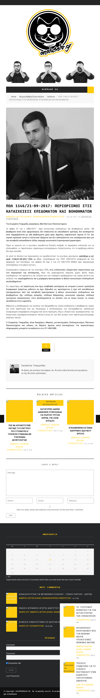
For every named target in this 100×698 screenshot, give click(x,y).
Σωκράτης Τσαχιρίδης (33, 365)
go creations (10, 694)
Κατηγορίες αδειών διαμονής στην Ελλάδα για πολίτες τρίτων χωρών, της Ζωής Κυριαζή (50, 415)
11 (15, 608)
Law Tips (80, 685)
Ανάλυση (10, 217)
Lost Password (12, 676)
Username (10, 645)
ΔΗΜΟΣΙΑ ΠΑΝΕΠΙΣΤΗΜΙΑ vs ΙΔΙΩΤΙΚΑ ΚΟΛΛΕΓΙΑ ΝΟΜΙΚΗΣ (49, 622)
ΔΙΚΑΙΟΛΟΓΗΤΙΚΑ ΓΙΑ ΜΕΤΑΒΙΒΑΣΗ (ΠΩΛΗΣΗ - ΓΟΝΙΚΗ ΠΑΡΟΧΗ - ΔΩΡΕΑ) (55, 594)
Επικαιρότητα (83, 620)
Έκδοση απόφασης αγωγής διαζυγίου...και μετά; (44, 608)
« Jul (8, 576)
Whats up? (24, 612)
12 (15, 594)
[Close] (62, 603)
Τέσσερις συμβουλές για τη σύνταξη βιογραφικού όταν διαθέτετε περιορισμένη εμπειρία (86, 672)
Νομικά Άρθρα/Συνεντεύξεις (49, 217)
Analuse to (24, 691)
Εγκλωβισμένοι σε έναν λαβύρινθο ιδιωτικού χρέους (80, 431)
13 (50, 559)
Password (10, 653)
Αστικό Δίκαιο (24, 217)
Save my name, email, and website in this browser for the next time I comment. (50, 510)
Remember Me (14, 663)
